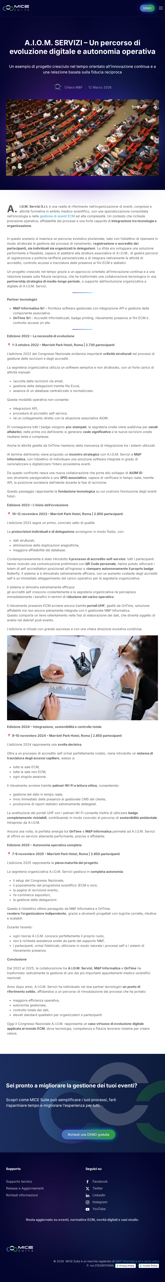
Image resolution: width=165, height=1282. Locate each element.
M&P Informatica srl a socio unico (137, 1261)
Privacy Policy (126, 1265)
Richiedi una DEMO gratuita (88, 1135)
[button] (161, 8)
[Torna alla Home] (16, 8)
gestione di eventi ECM (57, 216)
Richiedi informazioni (22, 1195)
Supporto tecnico (19, 1181)
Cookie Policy (150, 1265)
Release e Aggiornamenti (25, 1188)
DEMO (147, 8)
